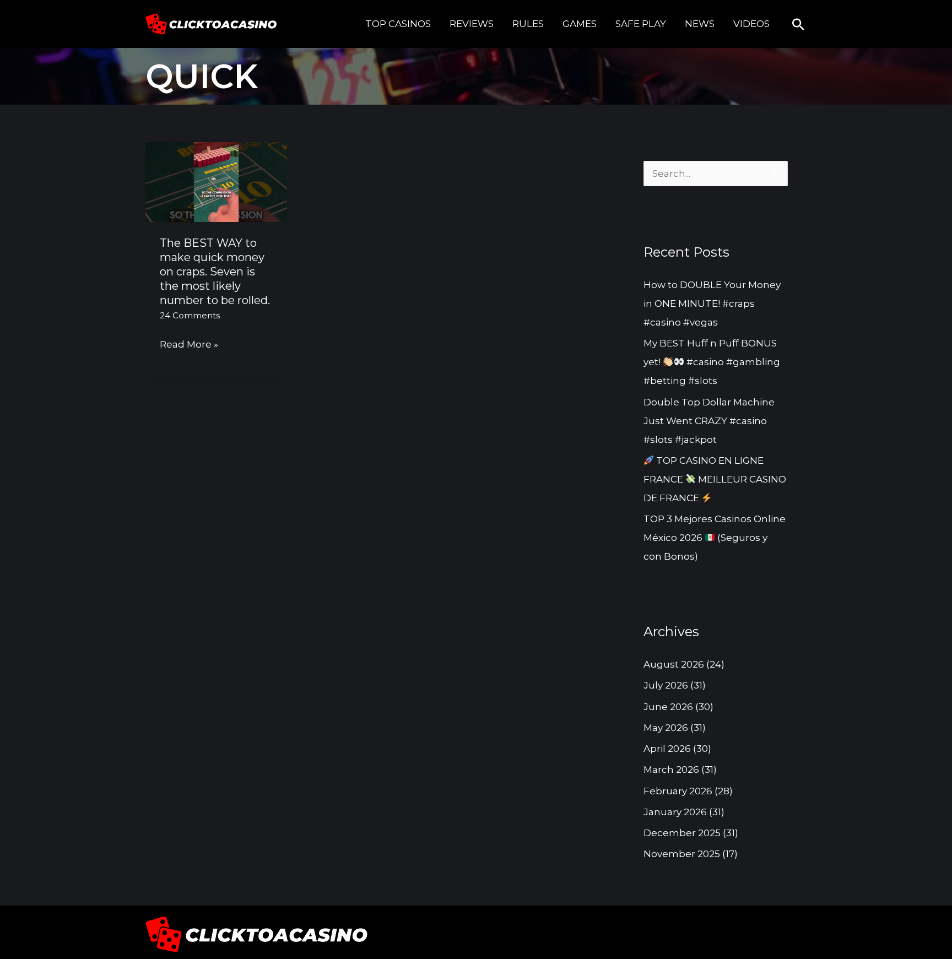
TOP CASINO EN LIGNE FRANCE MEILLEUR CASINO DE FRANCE (714, 479)
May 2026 (665, 727)
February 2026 (677, 791)
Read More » (189, 345)
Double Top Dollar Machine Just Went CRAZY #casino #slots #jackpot (709, 421)
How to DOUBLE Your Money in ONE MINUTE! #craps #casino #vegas (712, 303)
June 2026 (668, 706)
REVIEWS (472, 23)
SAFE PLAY (640, 23)
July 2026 (665, 685)
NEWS (700, 23)
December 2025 (682, 832)
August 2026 (673, 664)
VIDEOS (751, 23)
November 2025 (681, 853)
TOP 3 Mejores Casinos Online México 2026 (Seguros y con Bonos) (714, 537)
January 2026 (675, 811)
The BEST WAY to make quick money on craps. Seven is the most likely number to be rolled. (215, 271)
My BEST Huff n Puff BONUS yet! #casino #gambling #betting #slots (711, 362)
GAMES (579, 23)
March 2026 (671, 769)
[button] (798, 24)
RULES (528, 23)
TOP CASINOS (398, 23)
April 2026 (667, 748)
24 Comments (190, 315)
